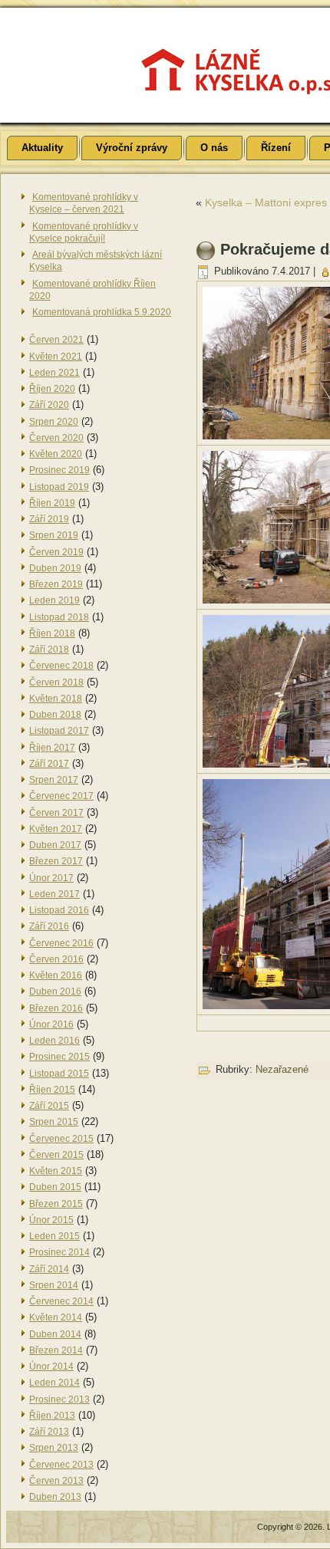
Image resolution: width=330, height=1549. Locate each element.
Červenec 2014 (61, 1301)
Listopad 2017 (59, 730)
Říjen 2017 (52, 747)
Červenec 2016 (61, 943)
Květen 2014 (55, 1317)
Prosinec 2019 (59, 470)
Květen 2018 (55, 698)
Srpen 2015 (53, 1122)
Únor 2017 (51, 878)
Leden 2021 (54, 372)
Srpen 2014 (53, 1285)
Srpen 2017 (53, 779)
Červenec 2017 (61, 796)
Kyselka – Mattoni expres (266, 202)
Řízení (276, 147)
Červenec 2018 (61, 665)
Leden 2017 (54, 894)
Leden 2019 (54, 600)
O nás (214, 147)
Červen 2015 (56, 1154)
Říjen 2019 (52, 503)
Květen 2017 (55, 829)
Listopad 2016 (59, 910)
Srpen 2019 (53, 535)
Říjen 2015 (52, 1089)
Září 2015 (49, 1105)
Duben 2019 (55, 568)
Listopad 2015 (59, 1073)
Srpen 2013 (53, 1447)
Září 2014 (49, 1269)
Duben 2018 (55, 714)
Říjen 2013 (52, 1415)
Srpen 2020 (53, 421)
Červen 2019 (56, 552)
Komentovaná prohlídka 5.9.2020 (101, 312)
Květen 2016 (55, 975)
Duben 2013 (55, 1496)
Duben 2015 (55, 1187)
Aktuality (42, 147)
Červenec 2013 (61, 1464)
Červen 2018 (56, 682)
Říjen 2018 (52, 633)
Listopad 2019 (59, 487)
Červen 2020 (56, 437)
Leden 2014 (54, 1382)
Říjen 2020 (52, 388)
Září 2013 (49, 1431)
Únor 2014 (51, 1366)
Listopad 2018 (59, 617)
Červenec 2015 (61, 1138)
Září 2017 (49, 763)
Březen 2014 (56, 1350)
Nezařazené (282, 1069)
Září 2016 (49, 926)
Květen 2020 (55, 454)
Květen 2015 (55, 1171)
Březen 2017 (56, 861)
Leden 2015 (54, 1236)
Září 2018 (49, 649)
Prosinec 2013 (59, 1399)
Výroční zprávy (131, 147)
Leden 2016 (54, 1040)
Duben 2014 (55, 1334)
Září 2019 (49, 519)
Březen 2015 (56, 1204)
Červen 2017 (56, 812)
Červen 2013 (56, 1480)
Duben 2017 (55, 845)
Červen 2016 (56, 959)
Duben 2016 (55, 991)
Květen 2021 (55, 356)
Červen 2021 (56, 339)
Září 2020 (49, 405)
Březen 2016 (56, 1008)
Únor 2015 (51, 1220)
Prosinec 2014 (59, 1252)
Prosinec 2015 (59, 1056)
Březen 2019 (56, 584)
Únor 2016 (51, 1024)
